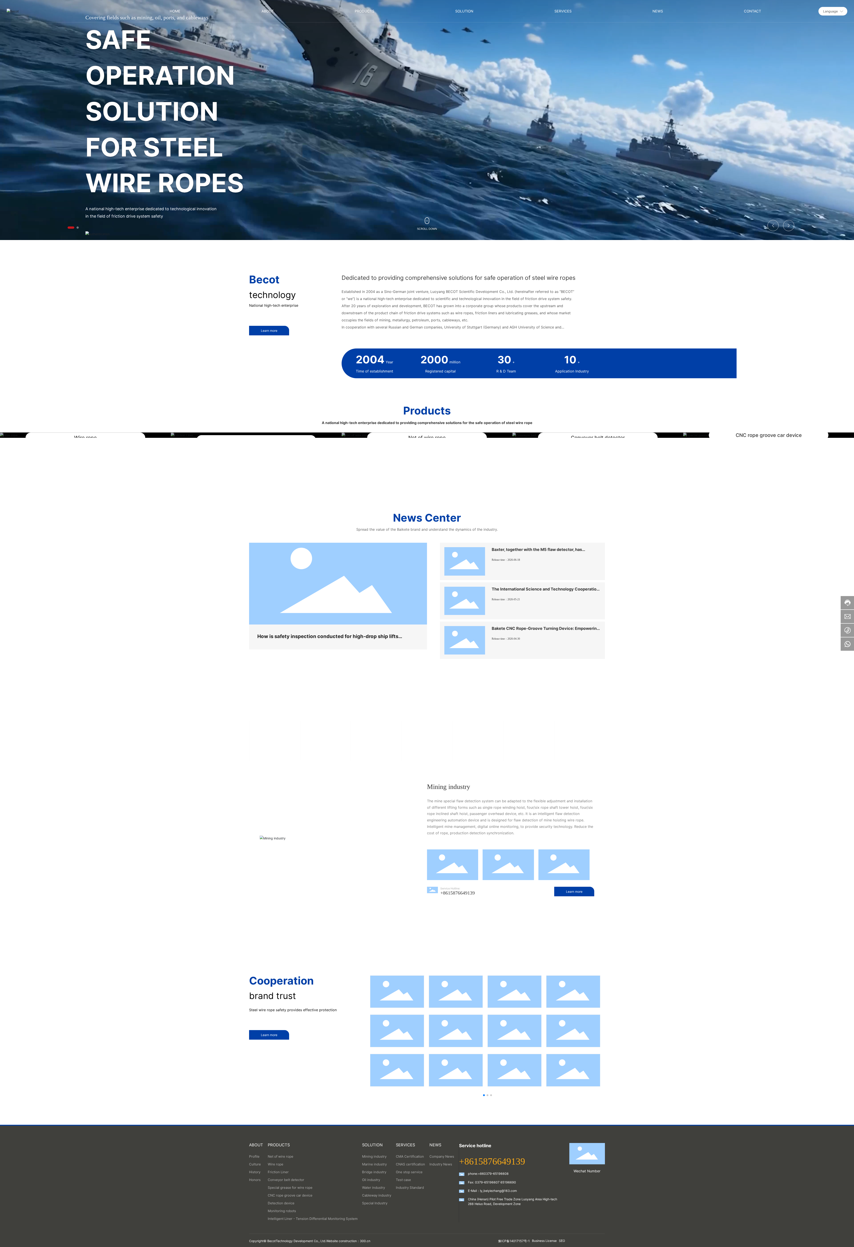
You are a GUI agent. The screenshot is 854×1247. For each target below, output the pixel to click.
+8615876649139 (457, 893)
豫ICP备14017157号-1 (514, 1241)
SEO (562, 1241)
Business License (544, 1241)
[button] (71, 227)
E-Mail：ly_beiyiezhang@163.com (492, 1191)
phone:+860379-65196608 (488, 1173)
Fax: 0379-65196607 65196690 (492, 1182)
